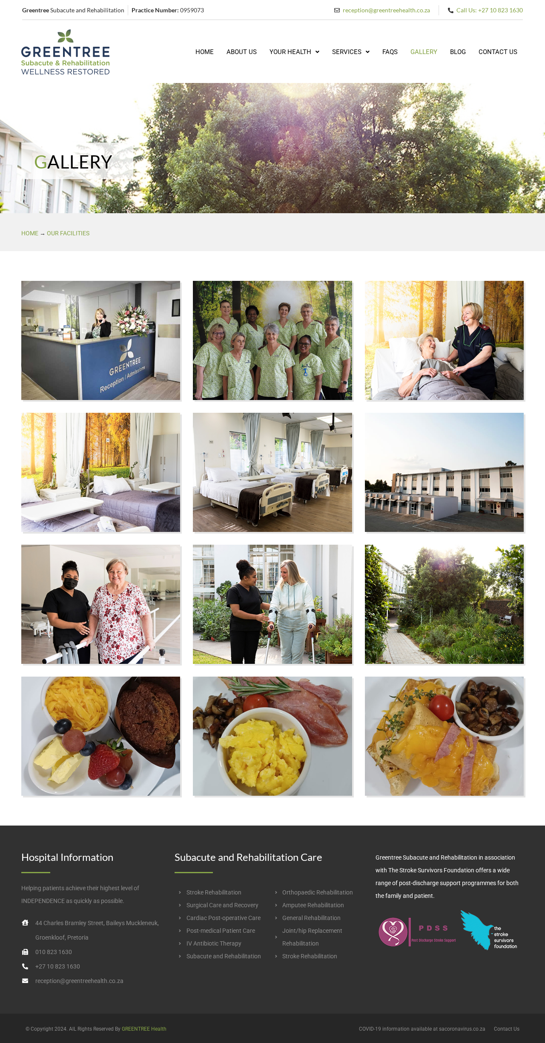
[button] (294, 52)
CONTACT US (498, 52)
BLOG (458, 52)
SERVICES (346, 52)
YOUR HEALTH (290, 52)
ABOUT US (242, 52)
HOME (204, 52)
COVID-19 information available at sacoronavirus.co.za (422, 1029)
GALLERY (423, 52)
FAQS (390, 52)
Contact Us (506, 1029)
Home (29, 233)
